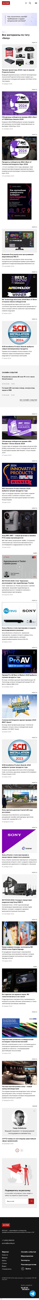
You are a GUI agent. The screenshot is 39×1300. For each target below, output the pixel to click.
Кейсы (4, 1260)
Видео (4, 1266)
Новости (5, 1255)
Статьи (4, 1263)
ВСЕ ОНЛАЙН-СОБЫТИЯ (28, 400)
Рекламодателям (28, 1264)
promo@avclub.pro (8, 1243)
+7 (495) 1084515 (8, 1240)
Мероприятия (27, 1256)
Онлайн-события (28, 1252)
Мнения (4, 1258)
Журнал (5, 1252)
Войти (28, 1269)
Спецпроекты (6, 1269)
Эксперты (25, 1260)
